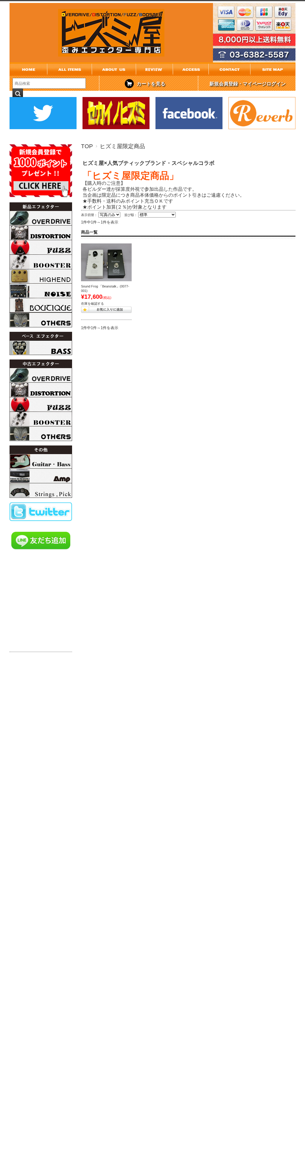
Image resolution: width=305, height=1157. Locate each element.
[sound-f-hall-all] (106, 262)
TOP (87, 146)
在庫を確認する (92, 303)
